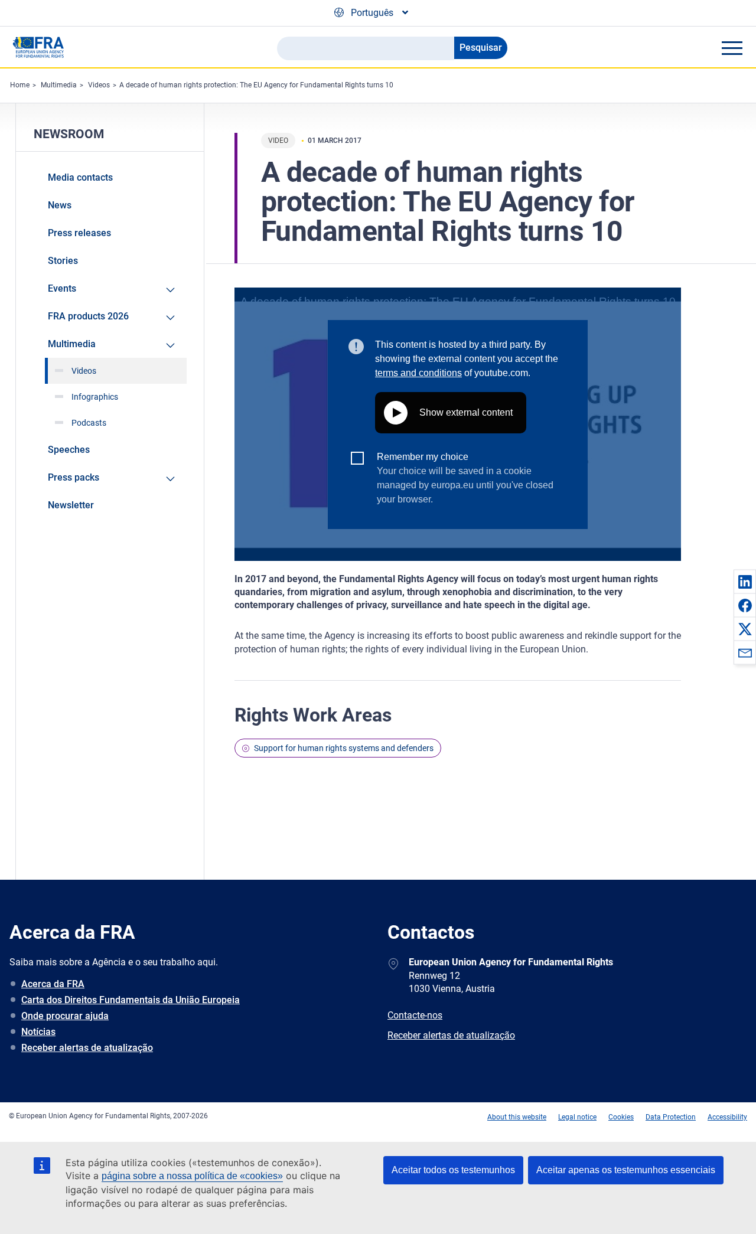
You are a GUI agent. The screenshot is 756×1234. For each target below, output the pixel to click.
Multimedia (59, 85)
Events (62, 288)
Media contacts (80, 177)
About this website (516, 1117)
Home (20, 85)
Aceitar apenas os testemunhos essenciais (625, 1170)
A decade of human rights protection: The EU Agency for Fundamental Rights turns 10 (256, 85)
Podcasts (88, 422)
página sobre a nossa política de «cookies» (192, 1176)
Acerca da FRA (52, 984)
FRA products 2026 (88, 316)
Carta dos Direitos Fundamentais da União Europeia (130, 1000)
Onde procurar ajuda (65, 1015)
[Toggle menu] (731, 47)
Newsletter (71, 505)
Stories (63, 260)
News (59, 205)
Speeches (69, 449)
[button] (744, 581)
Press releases (79, 233)
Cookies (621, 1117)
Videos (99, 85)
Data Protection (671, 1117)
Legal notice (577, 1117)
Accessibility (727, 1117)
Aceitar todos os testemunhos (453, 1170)
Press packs (73, 477)
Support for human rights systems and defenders (344, 748)
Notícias (38, 1031)
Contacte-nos (414, 1015)
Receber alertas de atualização (87, 1047)
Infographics (94, 396)
